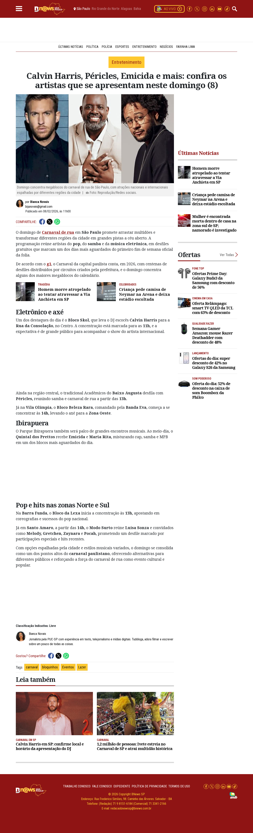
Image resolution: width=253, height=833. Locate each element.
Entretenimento (144, 47)
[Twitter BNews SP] (197, 8)
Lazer (82, 667)
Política (92, 47)
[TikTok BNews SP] (227, 8)
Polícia (107, 47)
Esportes (122, 47)
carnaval (32, 667)
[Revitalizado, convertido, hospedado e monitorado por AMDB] (233, 795)
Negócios (166, 47)
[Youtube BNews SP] (220, 8)
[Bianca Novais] (20, 203)
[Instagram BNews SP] (205, 8)
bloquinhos (50, 667)
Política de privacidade (149, 786)
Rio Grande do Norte (105, 9)
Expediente (121, 786)
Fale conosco (102, 786)
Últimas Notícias (70, 47)
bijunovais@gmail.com (38, 206)
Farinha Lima (185, 47)
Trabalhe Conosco (77, 786)
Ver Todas (227, 255)
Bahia (137, 9)
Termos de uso (179, 786)
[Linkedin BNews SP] (212, 8)
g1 (49, 264)
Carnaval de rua (58, 232)
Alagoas (126, 9)
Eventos (68, 667)
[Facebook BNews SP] (190, 8)
